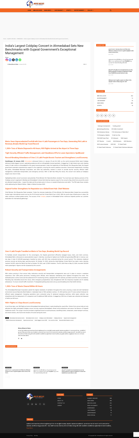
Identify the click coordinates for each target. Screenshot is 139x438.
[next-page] (9, 377)
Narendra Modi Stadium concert (66, 320)
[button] (110, 10)
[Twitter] (113, 115)
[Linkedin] (16, 59)
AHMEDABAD (20, 38)
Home (4, 38)
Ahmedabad (28, 161)
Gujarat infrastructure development (14, 320)
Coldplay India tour (58, 318)
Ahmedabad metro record (32, 318)
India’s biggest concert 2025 (41, 320)
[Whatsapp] (20, 59)
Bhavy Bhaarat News (13, 64)
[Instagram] (6, 59)
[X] (13, 59)
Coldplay (43, 196)
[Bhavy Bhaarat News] (39, 4)
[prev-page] (6, 377)
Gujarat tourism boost (28, 320)
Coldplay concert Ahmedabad (45, 318)
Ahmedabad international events (17, 318)
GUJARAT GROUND (11, 38)
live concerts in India (53, 320)
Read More (30, 428)
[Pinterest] (109, 115)
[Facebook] (10, 59)
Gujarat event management (70, 318)
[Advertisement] (69, 24)
